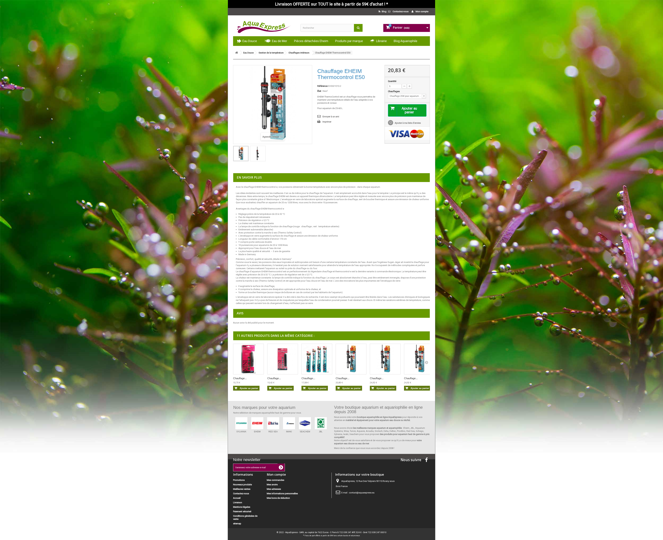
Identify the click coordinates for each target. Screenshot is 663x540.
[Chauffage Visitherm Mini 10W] (248, 359)
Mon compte (421, 11)
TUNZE (289, 431)
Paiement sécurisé (242, 511)
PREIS (305, 431)
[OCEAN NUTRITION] (273, 423)
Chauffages (394, 91)
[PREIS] (305, 423)
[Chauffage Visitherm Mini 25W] (282, 359)
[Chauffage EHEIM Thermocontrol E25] (351, 359)
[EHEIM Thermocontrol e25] (240, 153)
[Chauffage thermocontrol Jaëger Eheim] (316, 359)
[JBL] (241, 423)
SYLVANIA (321, 431)
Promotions (239, 480)
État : (319, 91)
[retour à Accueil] (236, 53)
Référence (322, 86)
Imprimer (327, 121)
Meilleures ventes (241, 489)
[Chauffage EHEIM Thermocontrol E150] (419, 359)
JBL (241, 431)
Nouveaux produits (242, 484)
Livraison (237, 502)
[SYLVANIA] (321, 423)
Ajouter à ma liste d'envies (407, 123)
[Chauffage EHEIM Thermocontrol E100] (385, 359)
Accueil (237, 498)
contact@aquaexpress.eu (361, 492)
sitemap (237, 523)
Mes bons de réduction (278, 498)
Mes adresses (274, 489)
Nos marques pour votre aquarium (264, 407)
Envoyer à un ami (331, 116)
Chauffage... (240, 378)
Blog (383, 11)
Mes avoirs (272, 484)
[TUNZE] (289, 423)
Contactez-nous (401, 11)
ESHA (257, 431)
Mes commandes (275, 480)
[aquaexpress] (264, 25)
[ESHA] (257, 423)
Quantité (392, 81)
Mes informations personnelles (282, 493)
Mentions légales (241, 507)
